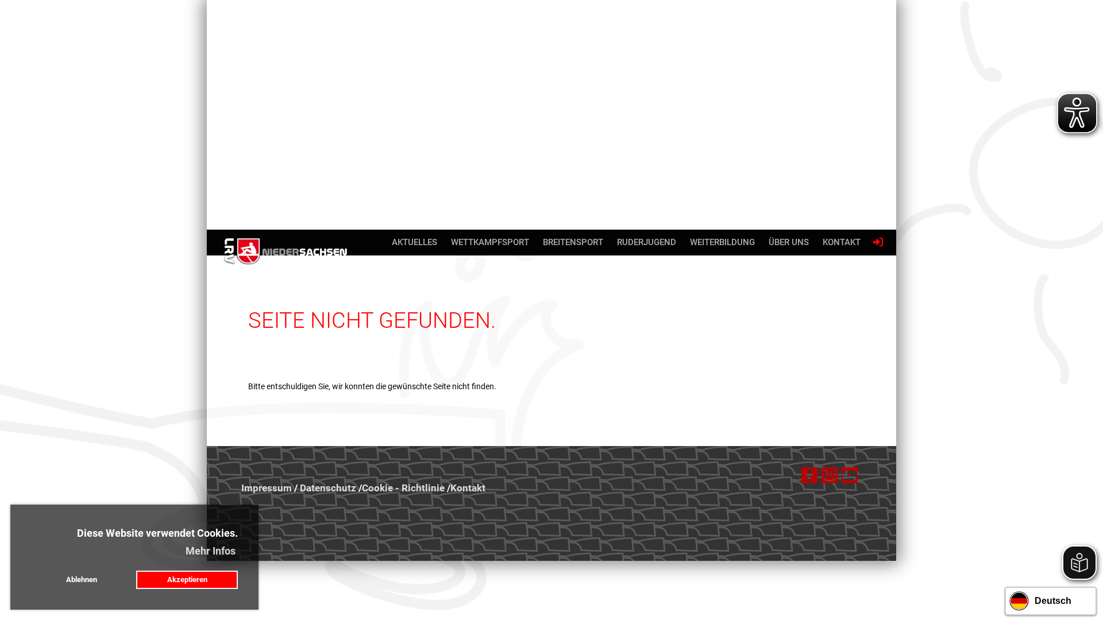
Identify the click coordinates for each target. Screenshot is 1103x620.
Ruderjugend (646, 242)
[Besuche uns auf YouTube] (850, 477)
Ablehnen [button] (81, 579)
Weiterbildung (722, 242)
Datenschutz (328, 488)
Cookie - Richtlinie (403, 488)
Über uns (789, 242)
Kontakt (842, 242)
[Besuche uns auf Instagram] (830, 477)
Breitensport (573, 242)
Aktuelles (414, 242)
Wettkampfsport (490, 242)
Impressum (266, 488)
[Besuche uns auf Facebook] (809, 477)
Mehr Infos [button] (211, 551)
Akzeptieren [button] (187, 579)
